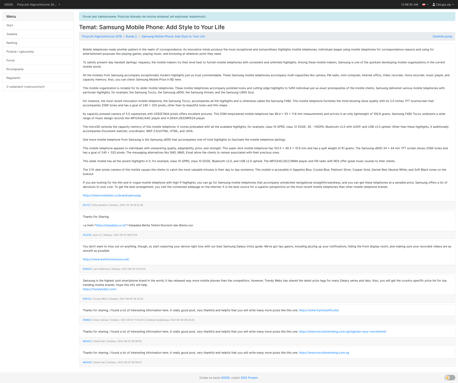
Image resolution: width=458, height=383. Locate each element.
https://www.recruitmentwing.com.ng (324, 352)
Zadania (11, 34)
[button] (38, 4)
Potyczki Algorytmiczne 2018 (102, 36)
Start (9, 25)
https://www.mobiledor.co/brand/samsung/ (112, 195)
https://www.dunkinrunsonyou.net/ (106, 259)
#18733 (87, 298)
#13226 (87, 234)
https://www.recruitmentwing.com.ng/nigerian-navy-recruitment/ (342, 331)
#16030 (87, 268)
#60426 (87, 362)
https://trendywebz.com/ (99, 289)
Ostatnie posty (442, 36)
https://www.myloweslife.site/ (319, 310)
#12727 (87, 205)
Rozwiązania (14, 69)
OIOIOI (8, 4)
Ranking (11, 43)
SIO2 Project (249, 377)
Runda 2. (132, 36)
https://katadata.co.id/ (111, 225)
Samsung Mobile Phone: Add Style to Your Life (173, 36)
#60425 (87, 341)
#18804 (87, 319)
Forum (10, 60)
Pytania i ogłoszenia (20, 51)
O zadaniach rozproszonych (25, 86)
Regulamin (13, 78)
